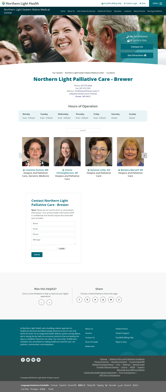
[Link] (79, 299)
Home (63, 11)
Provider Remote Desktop (108, 367)
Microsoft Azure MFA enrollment (131, 370)
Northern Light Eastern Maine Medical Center (27, 11)
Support (141, 367)
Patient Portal (121, 329)
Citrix (118, 364)
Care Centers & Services (86, 11)
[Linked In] (38, 360)
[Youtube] (28, 360)
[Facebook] (23, 360)
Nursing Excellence (154, 11)
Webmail (126, 364)
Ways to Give (121, 342)
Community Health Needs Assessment (100, 372)
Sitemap (103, 359)
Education (118, 11)
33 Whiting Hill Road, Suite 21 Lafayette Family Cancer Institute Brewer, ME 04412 (84, 94)
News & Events (139, 11)
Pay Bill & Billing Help (124, 337)
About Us (71, 11)
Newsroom (90, 346)
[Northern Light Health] (21, 3)
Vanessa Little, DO (100, 169)
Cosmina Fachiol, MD (37, 169)
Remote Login (139, 364)
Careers (88, 333)
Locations (127, 11)
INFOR (132, 367)
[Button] (41, 302)
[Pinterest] (33, 360)
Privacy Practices (101, 362)
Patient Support (122, 333)
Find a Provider (91, 342)
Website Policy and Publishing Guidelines (127, 359)
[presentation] (22, 155)
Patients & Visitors (105, 11)
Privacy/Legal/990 (137, 362)
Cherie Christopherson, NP (67, 171)
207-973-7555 (138, 40)
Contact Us (137, 46)
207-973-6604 (138, 36)
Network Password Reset (102, 364)
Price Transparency (127, 372)
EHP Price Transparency (110, 375)
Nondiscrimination (119, 362)
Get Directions (136, 55)
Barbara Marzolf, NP (132, 169)
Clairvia (124, 367)
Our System (57, 73)
